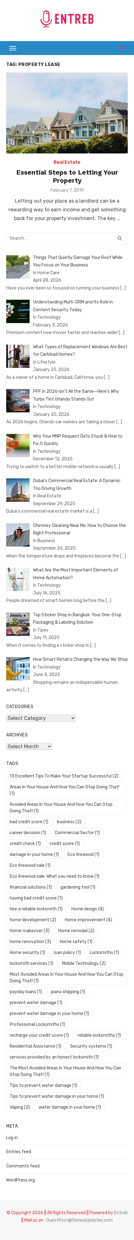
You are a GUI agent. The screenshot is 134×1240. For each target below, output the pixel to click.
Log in (12, 1137)
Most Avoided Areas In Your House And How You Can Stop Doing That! (66, 978)
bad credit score (29, 821)
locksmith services (31, 963)
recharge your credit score (39, 1035)
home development (33, 920)
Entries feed (18, 1151)
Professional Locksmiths (37, 1024)
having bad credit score (36, 898)
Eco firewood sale (30, 865)
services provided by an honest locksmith (54, 1057)
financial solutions (31, 887)
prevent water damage (36, 1002)
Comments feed (23, 1166)
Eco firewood (83, 854)
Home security (27, 952)
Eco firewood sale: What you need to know (54, 876)
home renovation (30, 941)
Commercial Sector (77, 832)
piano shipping (68, 991)
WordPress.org (20, 1180)
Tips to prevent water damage (43, 1085)
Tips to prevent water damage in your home (57, 1096)
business (69, 821)
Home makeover (30, 930)
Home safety (76, 941)
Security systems (91, 1046)
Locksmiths (104, 952)
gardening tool (77, 887)
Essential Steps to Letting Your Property (67, 176)
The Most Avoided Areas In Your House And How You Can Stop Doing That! (65, 1071)
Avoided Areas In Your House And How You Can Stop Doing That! (61, 808)
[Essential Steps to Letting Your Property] (67, 113)
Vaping (20, 1107)
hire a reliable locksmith (36, 909)
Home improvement (88, 920)
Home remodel (76, 930)
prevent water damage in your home (49, 1013)
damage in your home (34, 854)
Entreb (121, 1212)
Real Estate (67, 162)
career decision (28, 832)
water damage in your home (70, 1107)
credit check (25, 843)
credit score (65, 843)
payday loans (26, 991)
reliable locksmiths (99, 1035)
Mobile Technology (84, 963)
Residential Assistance (35, 1046)
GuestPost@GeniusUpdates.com (79, 1220)
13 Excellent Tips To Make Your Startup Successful (64, 776)
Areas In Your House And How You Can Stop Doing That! (64, 790)
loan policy (67, 952)
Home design (87, 909)
